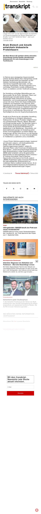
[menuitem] (13, 1)
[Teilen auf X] (13, 188)
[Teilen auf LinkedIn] (27, 188)
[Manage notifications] (36, 510)
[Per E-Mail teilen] (34, 188)
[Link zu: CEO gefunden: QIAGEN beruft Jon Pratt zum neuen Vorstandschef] (20, 214)
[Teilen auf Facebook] (6, 188)
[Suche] (32, 7)
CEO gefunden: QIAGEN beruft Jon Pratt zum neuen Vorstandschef (20, 228)
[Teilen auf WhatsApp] (20, 188)
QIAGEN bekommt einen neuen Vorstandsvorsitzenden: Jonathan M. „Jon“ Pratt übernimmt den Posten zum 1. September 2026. (19, 233)
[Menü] (37, 6)
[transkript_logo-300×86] (17, 7)
